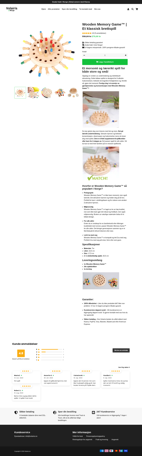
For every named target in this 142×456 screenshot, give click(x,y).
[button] (94, 33)
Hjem (43, 9)
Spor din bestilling (69, 9)
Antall (84, 52)
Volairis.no (28, 451)
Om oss (97, 9)
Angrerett (115, 439)
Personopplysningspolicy (95, 436)
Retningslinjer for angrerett (82, 439)
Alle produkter (54, 9)
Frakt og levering (102, 439)
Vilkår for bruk (78, 436)
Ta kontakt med (85, 9)
